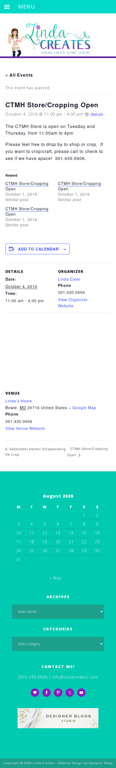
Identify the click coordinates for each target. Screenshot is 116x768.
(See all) (97, 114)
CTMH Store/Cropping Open (27, 186)
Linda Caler (69, 279)
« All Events (19, 75)
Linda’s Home (18, 400)
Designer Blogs (101, 763)
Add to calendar (38, 249)
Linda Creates (58, 34)
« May (55, 577)
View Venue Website (25, 428)
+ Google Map (82, 407)
